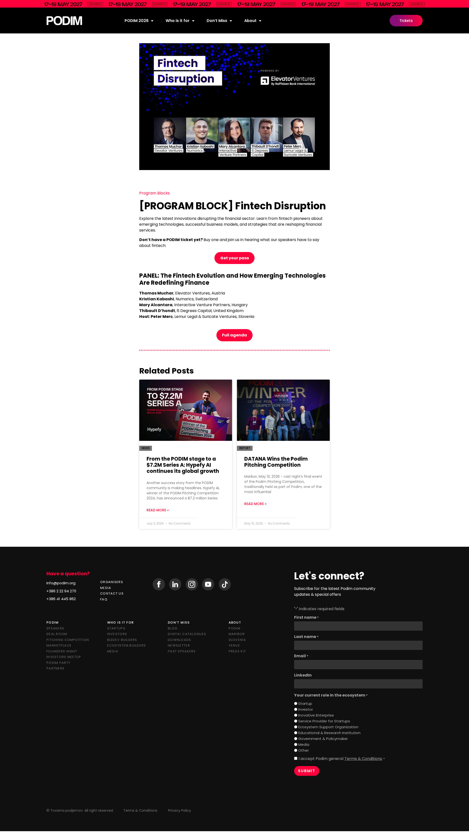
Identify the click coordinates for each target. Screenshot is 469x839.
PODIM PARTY (58, 662)
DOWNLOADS (179, 639)
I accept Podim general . (341, 759)
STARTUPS (116, 628)
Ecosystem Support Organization (328, 727)
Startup (305, 703)
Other (303, 750)
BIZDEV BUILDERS (122, 639)
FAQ (103, 599)
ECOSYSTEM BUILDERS (126, 645)
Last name (306, 637)
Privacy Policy (179, 810)
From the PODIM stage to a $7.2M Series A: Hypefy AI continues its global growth (183, 465)
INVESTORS (117, 634)
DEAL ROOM (56, 634)
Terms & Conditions (363, 758)
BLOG (172, 628)
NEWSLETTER (179, 645)
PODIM (234, 628)
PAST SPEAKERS (182, 651)
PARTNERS (55, 668)
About (250, 20)
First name (306, 617)
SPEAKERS (55, 628)
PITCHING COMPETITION (67, 639)
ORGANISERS (111, 582)
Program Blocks (154, 193)
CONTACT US (112, 593)
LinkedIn (303, 675)
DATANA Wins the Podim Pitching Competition (276, 461)
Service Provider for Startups (324, 721)
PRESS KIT (237, 651)
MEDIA (105, 588)
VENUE (234, 645)
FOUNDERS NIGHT (61, 651)
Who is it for (178, 20)
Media (303, 744)
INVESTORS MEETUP (63, 657)
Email (301, 656)
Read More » (158, 510)
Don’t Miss (217, 20)
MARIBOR (237, 634)
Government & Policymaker (323, 738)
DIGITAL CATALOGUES (187, 634)
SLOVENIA (237, 639)
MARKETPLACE (59, 645)
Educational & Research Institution (329, 733)
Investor (305, 709)
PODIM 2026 (137, 20)
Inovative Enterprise (316, 715)
